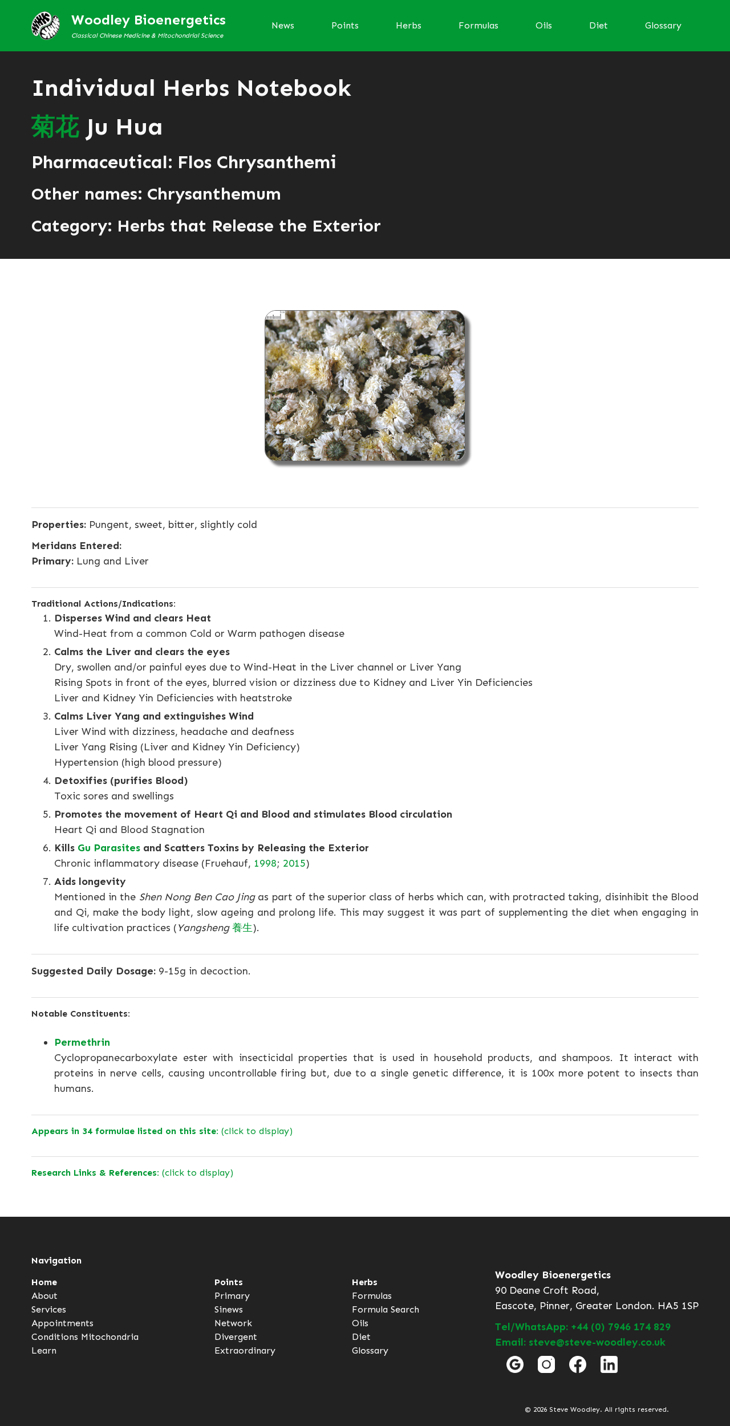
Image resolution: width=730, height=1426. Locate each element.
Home (44, 1282)
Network (233, 1323)
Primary (232, 1295)
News (282, 25)
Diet (598, 25)
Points (345, 25)
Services (48, 1309)
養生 (242, 927)
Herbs (408, 25)
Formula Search (385, 1309)
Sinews (228, 1309)
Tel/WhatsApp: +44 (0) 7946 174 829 (583, 1327)
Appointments (62, 1323)
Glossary (663, 25)
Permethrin (82, 1042)
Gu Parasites (109, 848)
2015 (294, 863)
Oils (544, 25)
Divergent (235, 1336)
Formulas (478, 25)
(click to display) (162, 1131)
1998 (265, 863)
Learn (43, 1350)
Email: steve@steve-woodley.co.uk (580, 1342)
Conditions (54, 1336)
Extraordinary (244, 1350)
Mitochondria (110, 1336)
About (44, 1295)
